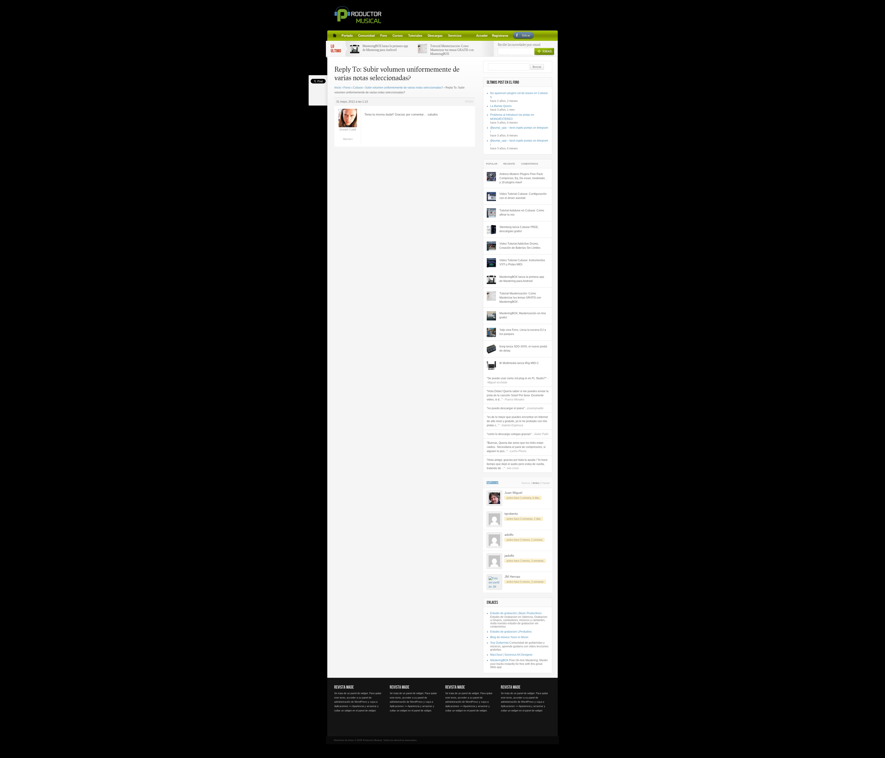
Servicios (454, 35)
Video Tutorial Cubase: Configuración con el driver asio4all (523, 196)
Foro (383, 35)
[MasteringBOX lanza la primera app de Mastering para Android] (491, 279)
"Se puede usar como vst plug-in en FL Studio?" (517, 380)
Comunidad (366, 35)
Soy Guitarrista (499, 642)
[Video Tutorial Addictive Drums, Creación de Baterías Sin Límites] (491, 246)
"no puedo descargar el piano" (515, 408)
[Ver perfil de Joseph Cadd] (348, 126)
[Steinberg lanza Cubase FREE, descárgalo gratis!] (491, 229)
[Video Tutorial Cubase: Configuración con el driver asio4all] (491, 196)
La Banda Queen (501, 106)
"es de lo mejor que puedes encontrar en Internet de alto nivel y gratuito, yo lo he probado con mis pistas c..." (517, 421)
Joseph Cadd (347, 129)
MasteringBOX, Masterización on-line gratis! (522, 315)
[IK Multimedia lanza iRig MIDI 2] (491, 365)
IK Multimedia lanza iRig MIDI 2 (519, 363)
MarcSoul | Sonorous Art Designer (511, 654)
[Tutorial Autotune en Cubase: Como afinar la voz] (491, 213)
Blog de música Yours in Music (509, 637)
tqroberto (511, 513)
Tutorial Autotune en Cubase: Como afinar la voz (521, 212)
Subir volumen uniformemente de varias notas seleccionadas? (404, 87)
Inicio (337, 87)
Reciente (509, 164)
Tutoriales (415, 35)
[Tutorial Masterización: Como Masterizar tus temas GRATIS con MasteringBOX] (491, 296)
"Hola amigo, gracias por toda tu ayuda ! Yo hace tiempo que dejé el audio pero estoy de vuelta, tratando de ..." (517, 464)
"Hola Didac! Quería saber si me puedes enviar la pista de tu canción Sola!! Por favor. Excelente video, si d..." (518, 395)
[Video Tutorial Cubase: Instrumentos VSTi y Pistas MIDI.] (491, 262)
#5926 (469, 101)
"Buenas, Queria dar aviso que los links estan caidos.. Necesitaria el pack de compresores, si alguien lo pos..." (516, 447)
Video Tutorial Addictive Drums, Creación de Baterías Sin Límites (519, 245)
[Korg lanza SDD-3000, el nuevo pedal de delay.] (491, 349)
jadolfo (509, 555)
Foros (347, 87)
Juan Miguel (513, 492)
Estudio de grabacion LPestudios (511, 631)
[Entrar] (478, 35)
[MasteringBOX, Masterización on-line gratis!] (491, 315)
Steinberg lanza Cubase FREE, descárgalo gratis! (519, 229)
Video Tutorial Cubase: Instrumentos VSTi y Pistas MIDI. (522, 262)
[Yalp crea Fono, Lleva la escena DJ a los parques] (491, 332)
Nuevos (526, 483)
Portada (347, 35)
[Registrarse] (472, 35)
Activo (535, 483)
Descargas (435, 35)
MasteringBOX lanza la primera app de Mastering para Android (385, 48)
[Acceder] (467, 35)
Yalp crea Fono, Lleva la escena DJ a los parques (522, 332)
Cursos (397, 35)
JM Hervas (512, 576)
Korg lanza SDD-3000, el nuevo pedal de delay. (523, 348)
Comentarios (529, 164)
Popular (491, 164)
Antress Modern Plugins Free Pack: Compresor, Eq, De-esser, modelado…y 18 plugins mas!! (523, 178)
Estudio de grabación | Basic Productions (516, 613)
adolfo (508, 534)
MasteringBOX (499, 660)
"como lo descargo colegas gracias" (518, 434)
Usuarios (493, 482)
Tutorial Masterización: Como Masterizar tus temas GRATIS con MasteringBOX (452, 50)
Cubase (358, 87)
